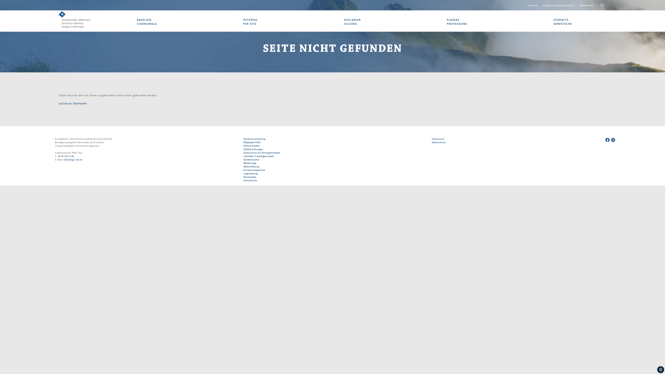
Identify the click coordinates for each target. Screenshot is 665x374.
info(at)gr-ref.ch (73, 159)
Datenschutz (439, 142)
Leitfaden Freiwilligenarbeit (258, 156)
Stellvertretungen (253, 149)
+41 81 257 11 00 (65, 156)
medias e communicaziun (559, 5)
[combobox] (604, 5)
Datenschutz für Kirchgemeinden (261, 152)
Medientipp (249, 163)
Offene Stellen (251, 145)
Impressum (438, 138)
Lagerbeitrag (250, 173)
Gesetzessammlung (254, 138)
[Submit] (604, 5)
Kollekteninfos (251, 159)
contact (533, 5)
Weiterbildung (251, 166)
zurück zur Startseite (73, 103)
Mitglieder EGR (251, 142)
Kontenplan (249, 177)
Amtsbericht (250, 180)
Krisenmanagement (254, 170)
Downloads (587, 5)
